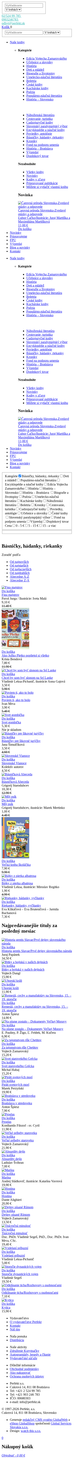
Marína (6, 1177)
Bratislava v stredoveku (17, 1103)
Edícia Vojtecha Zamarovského (46, 58)
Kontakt (15, 1325)
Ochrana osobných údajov (27, 1376)
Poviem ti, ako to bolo (16, 700)
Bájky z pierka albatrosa (17, 883)
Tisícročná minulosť (15, 1233)
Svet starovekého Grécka (18, 1066)
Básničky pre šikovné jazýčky (21, 741)
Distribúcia (17, 1340)
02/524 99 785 (11, 16)
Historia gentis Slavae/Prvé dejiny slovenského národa (37, 951)
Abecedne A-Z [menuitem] (19, 576)
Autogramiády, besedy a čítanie (30, 1354)
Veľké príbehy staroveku (18, 1140)
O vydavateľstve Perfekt (26, 1322)
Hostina (7, 1196)
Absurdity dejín (12, 1159)
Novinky (32, 175)
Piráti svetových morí (15, 1084)
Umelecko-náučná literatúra (44, 77)
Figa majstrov (10, 595)
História (31, 66)
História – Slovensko (39, 99)
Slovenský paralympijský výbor (46, 126)
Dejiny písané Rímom (16, 1214)
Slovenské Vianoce (14, 763)
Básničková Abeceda (15, 781)
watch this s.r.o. (31, 1431)
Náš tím (15, 1329)
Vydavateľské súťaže (23, 1358)
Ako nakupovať (20, 1372)
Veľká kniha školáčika (16, 864)
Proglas (6, 1121)
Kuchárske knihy (37, 88)
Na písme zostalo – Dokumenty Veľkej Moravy (32, 1029)
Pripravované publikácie (42, 183)
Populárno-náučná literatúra (44, 95)
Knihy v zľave (35, 179)
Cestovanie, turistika (39, 119)
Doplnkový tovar (37, 156)
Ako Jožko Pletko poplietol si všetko (25, 655)
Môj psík (7, 804)
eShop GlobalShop (22, 1423)
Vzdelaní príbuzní (13, 1255)
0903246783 (10, 19)
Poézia (30, 92)
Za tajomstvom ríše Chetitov (20, 1047)
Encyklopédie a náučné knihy (45, 130)
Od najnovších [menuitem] (19, 562)
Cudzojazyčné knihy (39, 122)
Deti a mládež (35, 69)
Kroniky (31, 141)
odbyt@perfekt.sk (13, 23)
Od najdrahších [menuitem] (20, 573)
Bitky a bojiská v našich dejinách (23, 969)
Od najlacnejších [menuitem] (20, 569)
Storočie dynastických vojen (20, 1274)
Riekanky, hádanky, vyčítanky (21, 905)
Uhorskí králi (10, 988)
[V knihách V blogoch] (13, 9)
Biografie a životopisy (40, 73)
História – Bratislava (39, 148)
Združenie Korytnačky (24, 1351)
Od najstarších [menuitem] (19, 565)
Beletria (31, 81)
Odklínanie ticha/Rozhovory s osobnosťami (30, 1292)
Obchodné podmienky (24, 1369)
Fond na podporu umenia (42, 144)
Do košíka (24, 229)
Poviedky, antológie (39, 133)
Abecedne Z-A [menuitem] (19, 580)
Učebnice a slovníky (39, 62)
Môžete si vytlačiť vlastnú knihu (47, 187)
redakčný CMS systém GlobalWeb (45, 1419)
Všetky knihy (35, 172)
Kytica (6, 1307)
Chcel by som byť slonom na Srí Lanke (27, 677)
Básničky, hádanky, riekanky (45, 137)
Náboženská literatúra (40, 115)
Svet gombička (11, 722)
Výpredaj (32, 152)
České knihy (34, 84)
